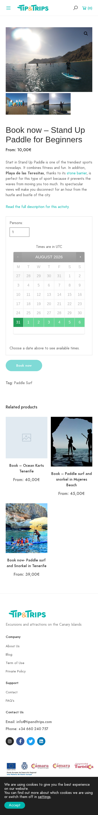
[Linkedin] (41, 741)
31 (18, 322)
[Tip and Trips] (34, 7)
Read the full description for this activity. (38, 206)
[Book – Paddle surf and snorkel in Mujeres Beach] (72, 441)
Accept (15, 805)
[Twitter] (31, 741)
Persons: (16, 222)
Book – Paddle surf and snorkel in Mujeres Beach (71, 479)
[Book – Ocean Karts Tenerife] (26, 437)
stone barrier (76, 173)
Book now (24, 365)
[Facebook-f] (20, 741)
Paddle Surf (23, 382)
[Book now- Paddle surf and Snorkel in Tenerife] (26, 528)
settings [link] (44, 796)
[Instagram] (10, 741)
